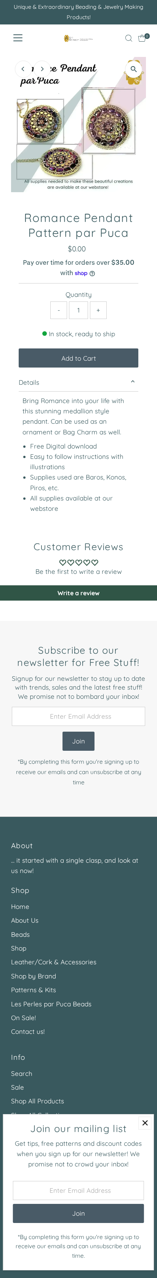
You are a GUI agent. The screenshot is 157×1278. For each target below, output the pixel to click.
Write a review (78, 593)
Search (21, 1073)
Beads (20, 934)
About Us (24, 920)
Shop (18, 948)
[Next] (42, 69)
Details (29, 382)
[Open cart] (142, 38)
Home (20, 906)
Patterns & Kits (33, 990)
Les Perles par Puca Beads (51, 1004)
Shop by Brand (33, 976)
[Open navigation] (18, 38)
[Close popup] (145, 1123)
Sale (17, 1087)
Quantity (79, 294)
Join (78, 741)
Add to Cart (78, 358)
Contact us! (28, 1031)
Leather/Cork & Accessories (53, 962)
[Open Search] (128, 38)
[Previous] (23, 69)
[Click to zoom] (133, 69)
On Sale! (23, 1018)
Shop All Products (37, 1101)
